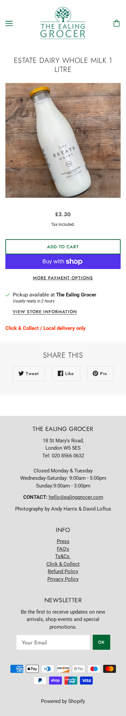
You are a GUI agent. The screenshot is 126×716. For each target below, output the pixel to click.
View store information (45, 312)
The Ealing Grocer (76, 295)
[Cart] (117, 23)
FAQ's (63, 549)
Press (63, 541)
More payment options (63, 278)
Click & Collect (63, 564)
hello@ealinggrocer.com (76, 497)
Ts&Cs (63, 556)
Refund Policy (63, 571)
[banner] (63, 23)
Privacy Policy (63, 579)
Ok (101, 642)
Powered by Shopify (63, 701)
